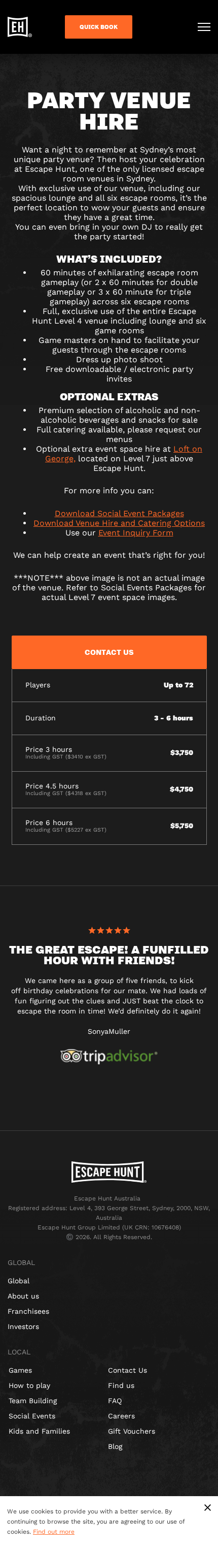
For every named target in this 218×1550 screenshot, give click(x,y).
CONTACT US (109, 651)
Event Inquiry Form (135, 532)
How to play (29, 1385)
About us (23, 1296)
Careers (121, 1416)
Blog (115, 1446)
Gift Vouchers (131, 1431)
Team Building (33, 1401)
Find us (121, 1385)
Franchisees (28, 1311)
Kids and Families (39, 1431)
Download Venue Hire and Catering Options (119, 523)
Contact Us (127, 1370)
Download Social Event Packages (119, 513)
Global (18, 1281)
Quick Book (99, 27)
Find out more (54, 1531)
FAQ (115, 1401)
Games (20, 1370)
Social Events (32, 1416)
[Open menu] (204, 27)
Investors (23, 1326)
